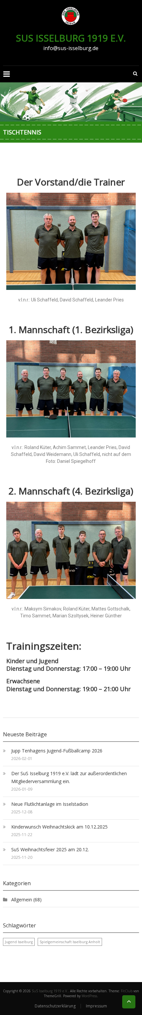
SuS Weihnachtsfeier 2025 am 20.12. (50, 849)
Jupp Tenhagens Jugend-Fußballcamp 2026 (56, 750)
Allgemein (21, 899)
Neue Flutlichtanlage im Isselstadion (49, 804)
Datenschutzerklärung (55, 1006)
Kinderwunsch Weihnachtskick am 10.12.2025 (59, 827)
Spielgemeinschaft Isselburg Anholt (70, 942)
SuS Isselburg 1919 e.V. (71, 38)
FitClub (126, 991)
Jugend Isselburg (19, 942)
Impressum (96, 1006)
